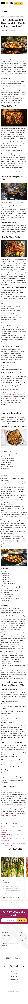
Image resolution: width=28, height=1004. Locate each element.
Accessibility (14, 974)
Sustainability (22, 941)
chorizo (17, 355)
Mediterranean (12, 98)
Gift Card (21, 935)
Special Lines (14, 971)
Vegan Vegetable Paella (18, 540)
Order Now (18, 3)
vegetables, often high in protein (13, 130)
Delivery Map (22, 938)
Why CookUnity (6, 935)
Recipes (7, 16)
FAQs (3, 938)
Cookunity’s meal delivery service (14, 393)
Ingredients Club (14, 979)
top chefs (21, 402)
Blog (2, 16)
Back (5, 11)
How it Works (5, 932)
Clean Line (14, 976)
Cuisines (12, 16)
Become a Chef (5, 941)
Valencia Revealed (6, 845)
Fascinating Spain (13, 843)
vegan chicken (16, 542)
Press (20, 932)
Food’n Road (22, 843)
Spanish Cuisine (20, 16)
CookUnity (4, 30)
